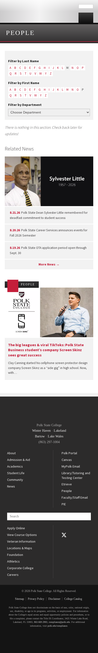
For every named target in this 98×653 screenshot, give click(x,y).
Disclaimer (54, 599)
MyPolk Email (71, 466)
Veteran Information (21, 541)
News (11, 486)
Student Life (15, 473)
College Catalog (73, 599)
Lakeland (60, 430)
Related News (19, 148)
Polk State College (39, 11)
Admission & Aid (18, 460)
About (11, 453)
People (20, 32)
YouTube (64, 541)
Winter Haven (41, 430)
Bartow (40, 436)
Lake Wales (55, 436)
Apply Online (16, 528)
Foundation (15, 555)
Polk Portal (69, 453)
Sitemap (19, 599)
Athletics (13, 561)
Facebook (64, 528)
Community (15, 480)
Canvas (67, 460)
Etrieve (67, 484)
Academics (15, 466)
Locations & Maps (19, 548)
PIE (64, 504)
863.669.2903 (40, 622)
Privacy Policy (36, 599)
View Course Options (22, 535)
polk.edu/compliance (57, 626)
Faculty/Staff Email (75, 497)
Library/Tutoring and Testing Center (76, 475)
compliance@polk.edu (59, 622)
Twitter (64, 535)
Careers (13, 575)
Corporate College (20, 568)
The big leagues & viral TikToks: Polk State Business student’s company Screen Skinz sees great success (46, 349)
